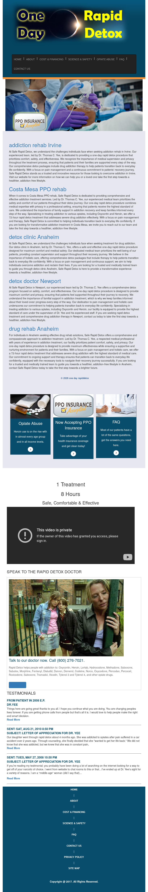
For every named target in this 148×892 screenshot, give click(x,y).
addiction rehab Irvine (35, 145)
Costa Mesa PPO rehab (37, 189)
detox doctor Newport (35, 281)
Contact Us (17, 685)
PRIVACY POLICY (74, 857)
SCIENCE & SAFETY (80, 59)
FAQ (121, 59)
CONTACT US (22, 68)
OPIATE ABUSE (106, 59)
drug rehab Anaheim (34, 328)
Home (17, 59)
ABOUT (30, 59)
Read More (13, 719)
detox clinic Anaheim (34, 237)
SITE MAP (74, 868)
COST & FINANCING (52, 59)
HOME (74, 789)
